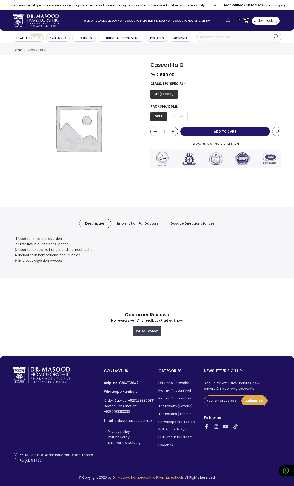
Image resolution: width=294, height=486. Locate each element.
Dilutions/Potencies (173, 383)
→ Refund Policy (117, 437)
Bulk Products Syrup (174, 429)
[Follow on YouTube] (225, 427)
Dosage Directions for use (192, 223)
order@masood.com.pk (128, 421)
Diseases (157, 38)
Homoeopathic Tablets (176, 422)
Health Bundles (28, 37)
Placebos (165, 445)
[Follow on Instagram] (216, 427)
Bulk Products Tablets (175, 437)
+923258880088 (141, 400)
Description (95, 223)
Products (84, 38)
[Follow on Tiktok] (235, 427)
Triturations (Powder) (175, 406)
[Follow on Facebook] (206, 427)
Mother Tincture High (175, 390)
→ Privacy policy (117, 432)
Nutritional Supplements (121, 38)
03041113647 (121, 383)
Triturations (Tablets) (175, 414)
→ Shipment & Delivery (122, 443)
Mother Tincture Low (174, 398)
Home (17, 49)
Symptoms (58, 38)
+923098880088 (117, 412)
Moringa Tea (183, 38)
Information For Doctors (137, 223)
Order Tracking (266, 20)
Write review (147, 331)
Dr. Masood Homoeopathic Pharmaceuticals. (148, 477)
